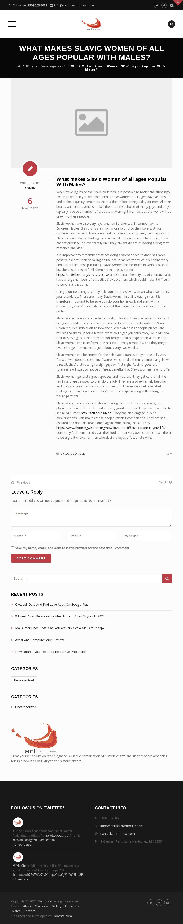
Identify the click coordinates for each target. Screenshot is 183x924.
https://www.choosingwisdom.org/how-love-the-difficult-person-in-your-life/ (111, 428)
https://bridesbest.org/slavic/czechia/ (82, 274)
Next (162, 482)
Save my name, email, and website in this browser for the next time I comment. (72, 548)
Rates (16, 911)
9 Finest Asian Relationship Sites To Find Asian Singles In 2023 (60, 616)
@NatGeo (20, 857)
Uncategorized (53, 66)
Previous (23, 482)
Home (15, 906)
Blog (30, 66)
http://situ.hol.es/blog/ (96, 413)
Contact (29, 911)
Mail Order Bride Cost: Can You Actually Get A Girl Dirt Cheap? (59, 628)
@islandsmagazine (26, 831)
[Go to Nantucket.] (19, 66)
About (27, 906)
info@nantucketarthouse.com (74, 5)
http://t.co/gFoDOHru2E (66, 866)
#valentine (47, 831)
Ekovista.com (62, 916)
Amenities (71, 906)
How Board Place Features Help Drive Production (51, 652)
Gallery (56, 906)
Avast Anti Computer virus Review (39, 640)
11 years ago (22, 836)
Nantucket (44, 901)
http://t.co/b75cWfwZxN (30, 866)
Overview (41, 906)
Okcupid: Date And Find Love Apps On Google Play (51, 604)
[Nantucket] (91, 24)
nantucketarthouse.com (117, 833)
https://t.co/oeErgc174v (59, 827)
